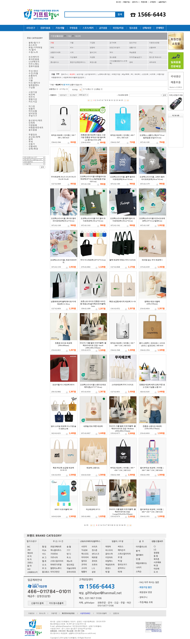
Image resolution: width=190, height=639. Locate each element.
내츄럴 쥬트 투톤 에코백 (93, 426)
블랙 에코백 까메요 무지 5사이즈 (122, 260)
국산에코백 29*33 (93, 509)
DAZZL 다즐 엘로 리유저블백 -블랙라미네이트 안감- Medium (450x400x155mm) (122, 428)
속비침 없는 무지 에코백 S (152, 260)
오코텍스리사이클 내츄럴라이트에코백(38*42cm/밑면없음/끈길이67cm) (93, 179)
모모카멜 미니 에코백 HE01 (63, 385)
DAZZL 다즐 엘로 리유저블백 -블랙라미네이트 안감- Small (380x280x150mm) (93, 345)
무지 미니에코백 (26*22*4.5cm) (93, 260)
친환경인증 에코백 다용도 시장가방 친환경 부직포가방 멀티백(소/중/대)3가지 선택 (93, 137)
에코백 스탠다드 (93, 468)
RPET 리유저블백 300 (63, 509)
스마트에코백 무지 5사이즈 (122, 385)
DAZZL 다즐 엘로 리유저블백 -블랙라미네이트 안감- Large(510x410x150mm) (122, 511)
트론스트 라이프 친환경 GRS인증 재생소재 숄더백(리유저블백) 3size (93, 303)
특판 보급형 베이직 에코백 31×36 (122, 301)
